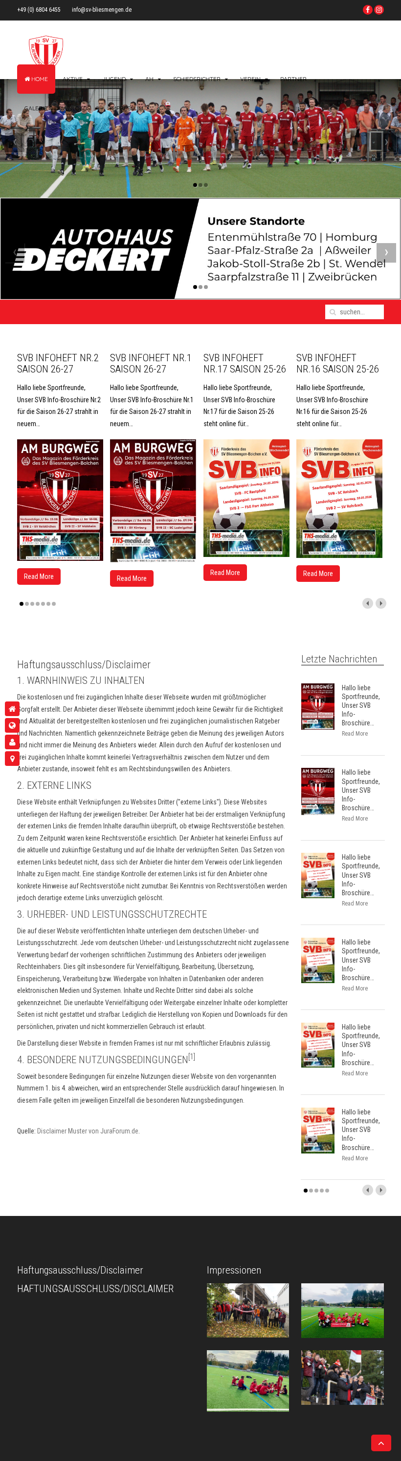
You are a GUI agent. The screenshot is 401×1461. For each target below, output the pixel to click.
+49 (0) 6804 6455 (39, 9)
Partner (293, 78)
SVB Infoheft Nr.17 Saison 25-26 (244, 363)
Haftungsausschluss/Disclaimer (95, 1289)
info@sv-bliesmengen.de (102, 9)
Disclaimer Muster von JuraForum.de (87, 1131)
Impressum (126, 108)
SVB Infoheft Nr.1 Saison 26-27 (151, 363)
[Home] (12, 708)
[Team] (12, 742)
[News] (12, 725)
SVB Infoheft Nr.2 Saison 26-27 (58, 363)
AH (149, 78)
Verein (250, 78)
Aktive (73, 78)
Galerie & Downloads (57, 108)
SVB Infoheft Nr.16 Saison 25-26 (337, 363)
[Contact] (12, 758)
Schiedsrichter (197, 78)
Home (39, 78)
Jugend (114, 78)
